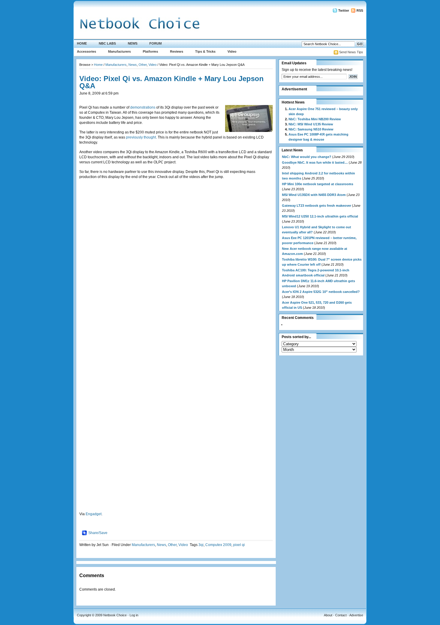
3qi (201, 545)
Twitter (343, 10)
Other (143, 64)
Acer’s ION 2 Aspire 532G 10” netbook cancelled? (321, 292)
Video (231, 51)
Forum (155, 43)
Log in (134, 615)
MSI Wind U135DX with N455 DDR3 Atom (314, 195)
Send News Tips (351, 52)
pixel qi (239, 545)
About (328, 615)
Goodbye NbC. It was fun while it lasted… (315, 162)
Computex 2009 (218, 545)
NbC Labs (107, 43)
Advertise (356, 615)
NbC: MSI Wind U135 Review (311, 124)
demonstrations (142, 107)
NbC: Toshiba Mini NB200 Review (315, 119)
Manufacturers (119, 51)
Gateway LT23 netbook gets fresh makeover (316, 205)
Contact (341, 615)
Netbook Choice (115, 615)
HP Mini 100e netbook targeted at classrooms (317, 184)
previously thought (141, 137)
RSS (359, 10)
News (132, 43)
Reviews (176, 51)
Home (82, 43)
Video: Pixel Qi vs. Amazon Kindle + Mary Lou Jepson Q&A (171, 82)
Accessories (86, 51)
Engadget (93, 514)
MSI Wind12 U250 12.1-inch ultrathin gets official (320, 216)
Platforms (150, 51)
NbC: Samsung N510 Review (311, 129)
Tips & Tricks (205, 51)
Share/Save (97, 533)
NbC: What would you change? (306, 157)
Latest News (292, 150)
